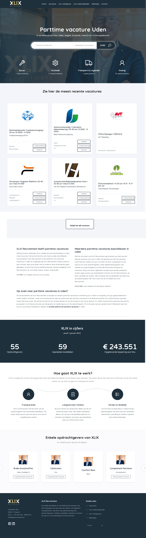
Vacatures (52, 4)
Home (44, 4)
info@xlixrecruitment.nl (16, 517)
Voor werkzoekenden (81, 4)
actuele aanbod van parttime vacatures (64, 307)
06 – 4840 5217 (26, 515)
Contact (104, 4)
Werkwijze (95, 4)
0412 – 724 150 (13, 515)
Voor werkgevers (65, 4)
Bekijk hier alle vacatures (80, 226)
